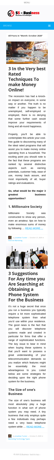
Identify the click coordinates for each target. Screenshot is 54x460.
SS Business (24, 454)
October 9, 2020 (35, 436)
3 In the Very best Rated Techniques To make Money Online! (27, 79)
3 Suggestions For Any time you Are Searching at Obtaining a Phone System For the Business (26, 286)
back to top (34, 454)
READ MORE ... (34, 228)
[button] (27, 3)
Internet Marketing (15, 240)
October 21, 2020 (36, 238)
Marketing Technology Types (19, 439)
